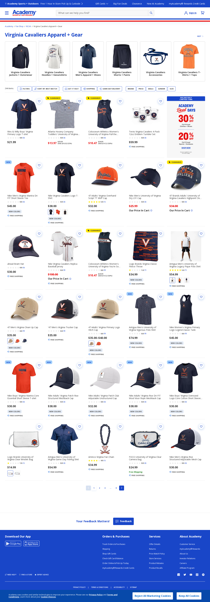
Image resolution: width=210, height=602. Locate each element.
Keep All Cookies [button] (189, 596)
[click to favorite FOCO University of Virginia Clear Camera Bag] (160, 426)
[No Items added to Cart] (202, 12)
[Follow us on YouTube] (191, 575)
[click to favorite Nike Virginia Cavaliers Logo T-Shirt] (79, 165)
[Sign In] (186, 12)
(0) (24, 138)
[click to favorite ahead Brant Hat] (39, 233)
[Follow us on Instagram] (197, 575)
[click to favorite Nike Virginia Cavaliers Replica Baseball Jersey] (79, 233)
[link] (88, 488)
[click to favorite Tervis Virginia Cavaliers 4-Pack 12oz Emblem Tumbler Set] (160, 101)
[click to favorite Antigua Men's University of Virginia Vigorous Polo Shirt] (160, 296)
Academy (9, 26)
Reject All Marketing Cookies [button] (153, 596)
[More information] (151, 210)
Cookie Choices (48, 597)
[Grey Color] (10, 473)
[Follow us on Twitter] (185, 575)
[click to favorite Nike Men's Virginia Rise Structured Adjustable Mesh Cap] (201, 426)
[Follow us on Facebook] (178, 575)
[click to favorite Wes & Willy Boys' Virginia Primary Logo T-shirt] (39, 101)
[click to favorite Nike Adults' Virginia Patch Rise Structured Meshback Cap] (79, 365)
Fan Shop (20, 26)
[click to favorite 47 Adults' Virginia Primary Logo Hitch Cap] (120, 296)
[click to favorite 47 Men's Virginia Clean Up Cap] (39, 296)
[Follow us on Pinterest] (203, 575)
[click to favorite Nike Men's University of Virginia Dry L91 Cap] (160, 165)
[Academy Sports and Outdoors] (24, 13)
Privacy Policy (96, 594)
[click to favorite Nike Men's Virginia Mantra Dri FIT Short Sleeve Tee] (39, 165)
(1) (105, 202)
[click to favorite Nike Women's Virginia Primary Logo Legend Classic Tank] (201, 296)
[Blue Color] (51, 212)
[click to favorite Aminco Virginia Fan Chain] (120, 426)
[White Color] (172, 280)
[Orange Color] (58, 212)
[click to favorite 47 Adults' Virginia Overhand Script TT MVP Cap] (120, 165)
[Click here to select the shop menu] (7, 12)
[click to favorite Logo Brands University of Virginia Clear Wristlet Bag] (39, 426)
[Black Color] (65, 212)
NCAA (28, 26)
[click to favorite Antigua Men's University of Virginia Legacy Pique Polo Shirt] (201, 233)
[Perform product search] (151, 13)
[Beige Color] (10, 341)
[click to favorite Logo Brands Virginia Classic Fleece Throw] (160, 233)
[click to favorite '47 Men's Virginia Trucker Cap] (79, 296)
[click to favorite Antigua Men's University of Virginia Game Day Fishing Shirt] (79, 426)
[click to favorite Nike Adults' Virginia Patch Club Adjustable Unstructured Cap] (120, 365)
